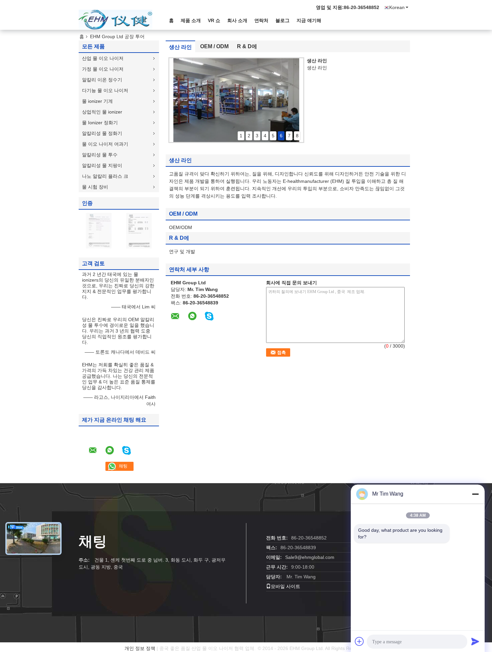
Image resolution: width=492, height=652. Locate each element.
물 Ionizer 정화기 (100, 122)
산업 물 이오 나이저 (103, 58)
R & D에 (247, 46)
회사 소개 (237, 20)
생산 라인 (180, 47)
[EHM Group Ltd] (115, 20)
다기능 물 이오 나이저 (105, 90)
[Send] (475, 641)
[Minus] (475, 494)
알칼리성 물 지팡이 (102, 165)
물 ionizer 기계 (97, 101)
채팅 (93, 541)
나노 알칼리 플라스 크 (105, 176)
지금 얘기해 (309, 20)
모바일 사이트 (285, 586)
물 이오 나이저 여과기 (105, 144)
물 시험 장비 (95, 187)
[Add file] (359, 641)
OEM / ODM (214, 46)
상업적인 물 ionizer (102, 112)
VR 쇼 (214, 20)
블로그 (282, 20)
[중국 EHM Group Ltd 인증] (99, 230)
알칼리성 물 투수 (99, 154)
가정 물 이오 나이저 (103, 69)
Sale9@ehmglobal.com (309, 557)
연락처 (261, 20)
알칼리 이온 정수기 (102, 79)
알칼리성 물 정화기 (102, 133)
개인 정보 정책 (140, 648)
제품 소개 (191, 20)
